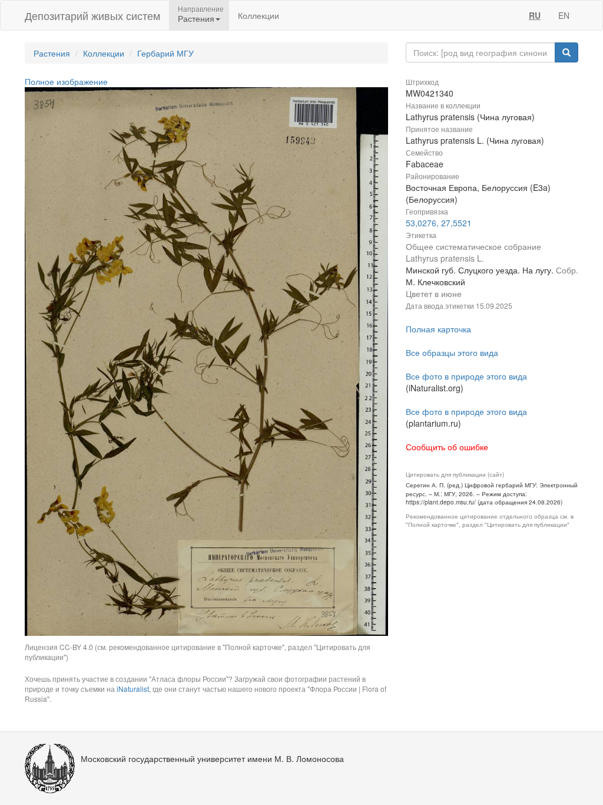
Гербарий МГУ (165, 53)
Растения (52, 53)
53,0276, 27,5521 (439, 223)
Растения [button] (196, 18)
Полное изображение (66, 81)
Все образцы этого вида (452, 352)
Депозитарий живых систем (92, 15)
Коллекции (258, 15)
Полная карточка (438, 329)
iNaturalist (133, 689)
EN (563, 15)
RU (535, 15)
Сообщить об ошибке (447, 447)
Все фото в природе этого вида (466, 376)
